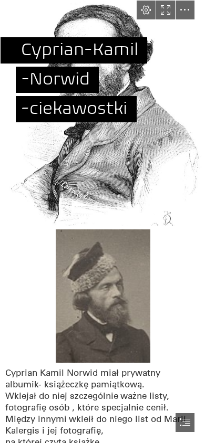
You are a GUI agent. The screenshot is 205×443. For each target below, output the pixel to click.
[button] (146, 10)
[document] (102, 221)
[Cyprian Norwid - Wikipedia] (102, 295)
